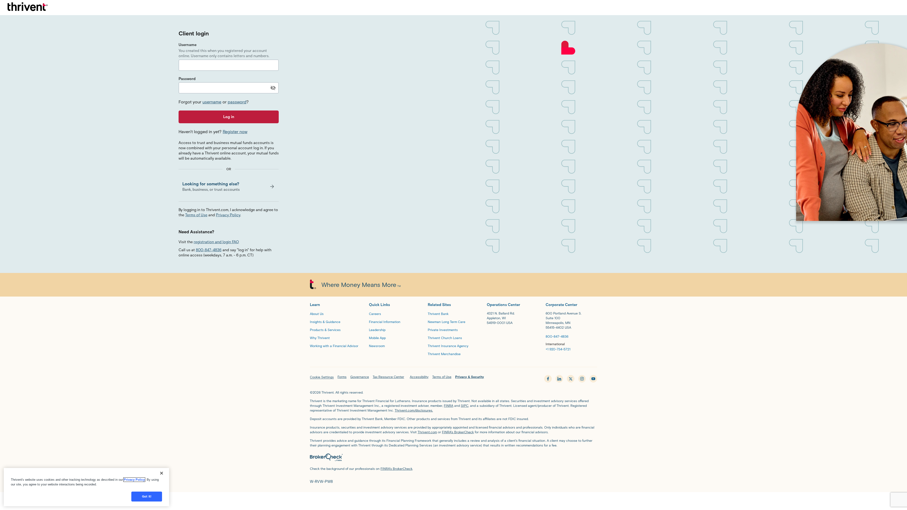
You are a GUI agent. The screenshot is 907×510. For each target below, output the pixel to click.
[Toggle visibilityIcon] (273, 88)
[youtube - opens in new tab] (593, 379)
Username (188, 44)
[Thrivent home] (28, 7)
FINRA (448, 406)
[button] (229, 186)
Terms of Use (196, 215)
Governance (359, 377)
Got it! (146, 496)
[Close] (161, 473)
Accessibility (419, 377)
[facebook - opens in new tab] (548, 379)
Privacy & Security (469, 377)
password (237, 102)
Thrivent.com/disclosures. (414, 410)
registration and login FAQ (216, 242)
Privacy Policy (228, 215)
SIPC (464, 406)
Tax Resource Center (388, 377)
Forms (342, 377)
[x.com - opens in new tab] (571, 379)
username (211, 102)
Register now (235, 131)
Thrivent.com (427, 432)
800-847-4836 (209, 250)
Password (187, 78)
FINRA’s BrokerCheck (458, 432)
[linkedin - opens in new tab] (559, 379)
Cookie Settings (322, 377)
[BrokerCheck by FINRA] (453, 458)
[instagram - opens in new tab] (582, 379)
